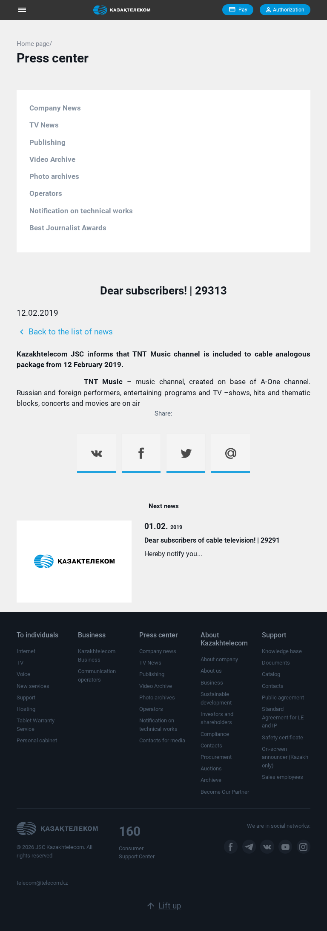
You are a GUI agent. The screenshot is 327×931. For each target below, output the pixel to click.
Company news (157, 651)
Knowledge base (282, 651)
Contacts (211, 745)
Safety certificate (282, 737)
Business (212, 682)
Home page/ (34, 44)
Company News (55, 108)
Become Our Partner (225, 792)
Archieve (211, 780)
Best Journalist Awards (67, 228)
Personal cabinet (37, 740)
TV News (44, 125)
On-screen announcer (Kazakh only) (285, 757)
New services (33, 686)
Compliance (215, 734)
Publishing (47, 142)
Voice (23, 674)
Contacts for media (162, 740)
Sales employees (282, 777)
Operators (45, 193)
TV (20, 662)
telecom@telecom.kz (42, 883)
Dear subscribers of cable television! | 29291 (212, 540)
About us (211, 671)
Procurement (216, 757)
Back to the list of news (65, 332)
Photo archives (54, 176)
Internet (26, 651)
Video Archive (52, 159)
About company (219, 659)
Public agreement (283, 697)
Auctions (211, 768)
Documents (276, 662)
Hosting (26, 709)
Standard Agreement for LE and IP (283, 717)
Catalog (271, 674)
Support (26, 697)
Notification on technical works (81, 211)
